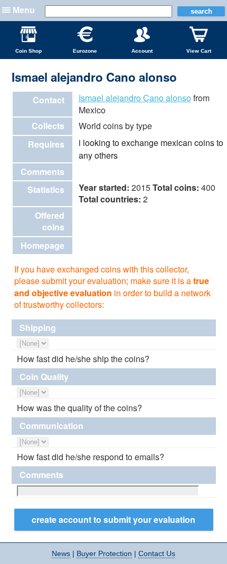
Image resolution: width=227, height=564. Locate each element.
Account (142, 51)
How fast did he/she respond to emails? (90, 457)
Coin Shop (28, 51)
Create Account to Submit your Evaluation (113, 519)
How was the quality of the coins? (79, 408)
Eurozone (85, 51)
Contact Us (156, 553)
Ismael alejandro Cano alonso (135, 98)
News (61, 553)
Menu (24, 10)
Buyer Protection (104, 553)
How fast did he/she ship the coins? (83, 359)
